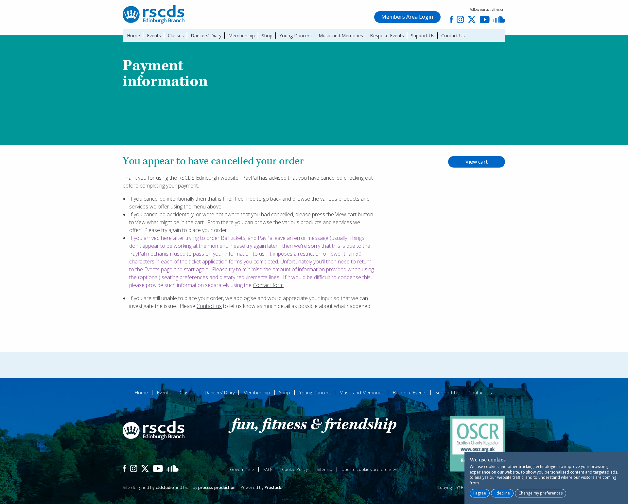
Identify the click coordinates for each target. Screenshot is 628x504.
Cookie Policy (295, 469)
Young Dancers (295, 35)
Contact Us (452, 35)
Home (133, 35)
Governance (242, 469)
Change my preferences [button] (540, 493)
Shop (267, 35)
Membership (241, 35)
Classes (176, 35)
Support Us (422, 35)
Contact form (268, 285)
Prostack (273, 487)
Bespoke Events (387, 35)
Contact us (209, 306)
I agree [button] (479, 493)
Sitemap (324, 469)
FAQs (268, 469)
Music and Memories (341, 35)
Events (154, 35)
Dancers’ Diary (206, 35)
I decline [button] (502, 493)
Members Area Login (407, 16)
